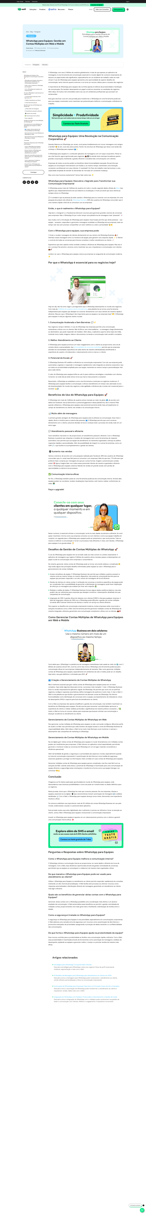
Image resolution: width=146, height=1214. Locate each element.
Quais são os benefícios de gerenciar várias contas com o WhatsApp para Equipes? (33, 157)
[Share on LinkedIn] (28, 182)
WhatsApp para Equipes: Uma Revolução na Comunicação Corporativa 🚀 (33, 77)
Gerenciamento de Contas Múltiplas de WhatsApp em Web (34, 133)
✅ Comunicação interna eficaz (32, 115)
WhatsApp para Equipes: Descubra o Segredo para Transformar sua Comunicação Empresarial (33, 82)
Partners (27, 1)
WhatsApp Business (80, 200)
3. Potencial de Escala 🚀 (31, 102)
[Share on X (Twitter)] (24, 182)
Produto (42, 9)
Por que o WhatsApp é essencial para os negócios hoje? (33, 93)
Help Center (20, 1)
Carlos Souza (29, 48)
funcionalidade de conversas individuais (87, 347)
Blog (31, 32)
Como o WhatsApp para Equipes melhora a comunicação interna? (32, 147)
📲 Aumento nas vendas (30, 113)
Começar (33, 172)
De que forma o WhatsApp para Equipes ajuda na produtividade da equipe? (33, 165)
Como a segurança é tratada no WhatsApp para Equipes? (32, 161)
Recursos (61, 9)
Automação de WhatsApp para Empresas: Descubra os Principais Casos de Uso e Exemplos (86, 986)
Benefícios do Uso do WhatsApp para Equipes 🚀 (33, 105)
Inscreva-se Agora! (96, 5)
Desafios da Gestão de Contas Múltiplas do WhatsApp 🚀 (33, 121)
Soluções (33, 9)
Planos (70, 9)
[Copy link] (36, 182)
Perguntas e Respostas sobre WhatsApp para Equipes (33, 143)
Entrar (91, 9)
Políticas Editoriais (40, 50)
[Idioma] (127, 9)
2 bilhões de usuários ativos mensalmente (72, 309)
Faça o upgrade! (29, 118)
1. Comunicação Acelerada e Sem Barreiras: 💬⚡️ (33, 97)
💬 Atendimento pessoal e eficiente (33, 111)
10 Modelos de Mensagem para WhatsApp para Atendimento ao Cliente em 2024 (82, 975)
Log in (127, 1)
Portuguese (37, 32)
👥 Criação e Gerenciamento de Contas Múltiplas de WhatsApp (32, 130)
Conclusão (26, 140)
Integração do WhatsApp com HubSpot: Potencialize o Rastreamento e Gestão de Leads (85, 997)
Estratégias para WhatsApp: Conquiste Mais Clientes (73, 965)
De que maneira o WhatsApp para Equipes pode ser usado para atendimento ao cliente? (33, 152)
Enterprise (35, 1)
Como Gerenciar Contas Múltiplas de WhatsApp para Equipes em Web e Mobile (33, 126)
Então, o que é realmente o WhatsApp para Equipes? (34, 86)
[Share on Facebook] (32, 182)
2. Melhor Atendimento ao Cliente (33, 100)
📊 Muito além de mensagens (32, 108)
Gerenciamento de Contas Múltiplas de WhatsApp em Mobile (34, 137)
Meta (117, 188)
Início (27, 32)
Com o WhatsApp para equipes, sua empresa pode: (33, 90)
